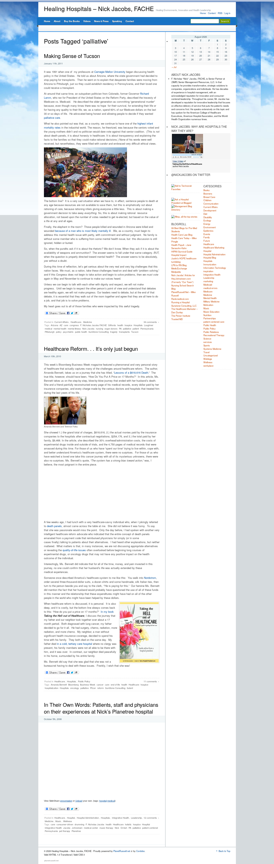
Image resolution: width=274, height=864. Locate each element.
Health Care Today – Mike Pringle (184, 239)
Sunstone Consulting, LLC (184, 305)
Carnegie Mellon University (109, 72)
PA (120, 328)
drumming (79, 824)
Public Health (209, 325)
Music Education (211, 311)
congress (74, 325)
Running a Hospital (180, 302)
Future (206, 240)
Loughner (148, 325)
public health (81, 331)
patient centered (150, 827)
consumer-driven (65, 824)
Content (212, 13)
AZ (61, 325)
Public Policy (84, 681)
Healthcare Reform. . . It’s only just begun (91, 348)
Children (207, 200)
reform (100, 688)
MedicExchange (179, 268)
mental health (60, 328)
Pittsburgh (50, 331)
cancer (100, 684)
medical (48, 328)
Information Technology (214, 267)
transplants (124, 331)
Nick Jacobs (88, 328)
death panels (54, 526)
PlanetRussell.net (121, 851)
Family (206, 237)
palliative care (52, 118)
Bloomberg (73, 684)
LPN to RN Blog (179, 265)
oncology (74, 688)
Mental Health (210, 298)
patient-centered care (213, 321)
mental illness (74, 328)
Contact (130, 21)
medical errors (210, 288)
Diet (205, 213)
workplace (208, 365)
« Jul (174, 67)
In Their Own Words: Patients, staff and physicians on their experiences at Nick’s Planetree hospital (101, 708)
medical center (91, 827)
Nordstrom (150, 578)
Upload (78, 801)
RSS (220, 13)
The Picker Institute (180, 315)
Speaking (117, 21)
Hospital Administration (88, 817)
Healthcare (76, 321)
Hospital (71, 817)
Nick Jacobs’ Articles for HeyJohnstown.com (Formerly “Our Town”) (183, 279)
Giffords (112, 325)
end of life (115, 684)
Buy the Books (72, 21)
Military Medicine (211, 301)
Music (58, 821)
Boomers (207, 193)
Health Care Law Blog (181, 234)
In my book (107, 612)
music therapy (106, 827)
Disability (207, 217)
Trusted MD (177, 319)
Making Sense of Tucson (72, 55)
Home (203, 13)
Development (209, 210)
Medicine (87, 321)
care (66, 325)
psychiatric (68, 331)
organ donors (111, 328)
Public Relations (211, 332)
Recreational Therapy (213, 335)
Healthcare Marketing (213, 247)
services (207, 342)
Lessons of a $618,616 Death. (131, 372)
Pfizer (93, 688)
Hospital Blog (209, 257)
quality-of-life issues (74, 550)
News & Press (101, 21)
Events (206, 234)
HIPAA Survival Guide (181, 251)
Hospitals (138, 325)
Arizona (54, 325)
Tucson (134, 331)
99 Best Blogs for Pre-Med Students (184, 229)
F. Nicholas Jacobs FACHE (93, 325)
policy (59, 331)
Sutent (130, 688)
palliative (127, 328)
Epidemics (208, 230)
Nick (117, 827)
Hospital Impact (178, 255)
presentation (66, 801)
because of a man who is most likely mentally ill (82, 231)
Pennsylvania (146, 328)
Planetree (76, 831)
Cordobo (140, 851)
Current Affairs (61, 321)
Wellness (67, 821)
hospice (128, 325)
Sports (206, 345)
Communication (210, 203)
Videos (86, 21)
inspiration (208, 271)
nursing (99, 328)
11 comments (150, 681)
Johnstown (77, 827)
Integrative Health (120, 817)
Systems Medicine (212, 348)
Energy (206, 223)
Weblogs (207, 358)
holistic (128, 824)
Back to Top (224, 851)
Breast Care (209, 197)
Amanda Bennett (59, 684)
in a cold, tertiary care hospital (74, 644)
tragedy (114, 331)
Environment (209, 227)
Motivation (208, 304)
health (120, 325)
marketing (208, 281)
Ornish (124, 827)
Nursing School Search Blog (182, 287)
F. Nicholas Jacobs (95, 824)
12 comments (150, 817)
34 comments (150, 321)
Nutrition (207, 315)
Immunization (209, 264)
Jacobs (66, 827)
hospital (103, 801)
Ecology (207, 220)
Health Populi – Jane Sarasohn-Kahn (181, 246)
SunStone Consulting (98, 331)
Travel (206, 352)
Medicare (207, 291)
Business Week (87, 684)
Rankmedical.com (180, 298)
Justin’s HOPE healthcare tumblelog (183, 260)
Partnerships (209, 318)
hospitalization (51, 688)
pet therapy (64, 831)
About (57, 21)
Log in (227, 13)
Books (206, 190)
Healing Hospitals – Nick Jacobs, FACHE (99, 8)
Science (207, 338)
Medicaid (207, 284)
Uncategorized (210, 355)
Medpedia (176, 271)
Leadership (136, 817)
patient (136, 328)
